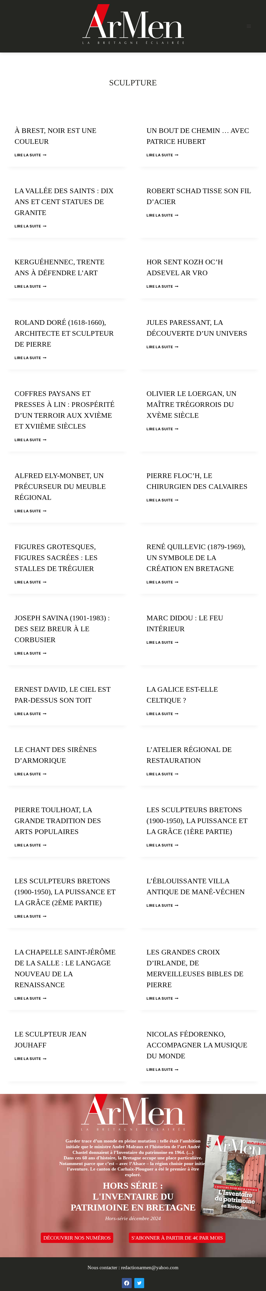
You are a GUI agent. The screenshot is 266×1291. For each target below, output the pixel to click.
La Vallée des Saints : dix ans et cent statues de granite (64, 202)
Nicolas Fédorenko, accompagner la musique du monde (197, 1045)
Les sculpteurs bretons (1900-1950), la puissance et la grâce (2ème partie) (65, 892)
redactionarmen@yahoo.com (149, 1267)
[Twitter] (139, 1283)
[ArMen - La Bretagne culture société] (133, 24)
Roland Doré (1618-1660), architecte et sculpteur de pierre (64, 333)
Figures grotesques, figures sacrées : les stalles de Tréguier (56, 558)
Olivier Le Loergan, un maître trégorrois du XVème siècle (191, 404)
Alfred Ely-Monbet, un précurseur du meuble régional (60, 486)
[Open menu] (249, 26)
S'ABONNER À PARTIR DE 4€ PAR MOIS (177, 1238)
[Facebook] (127, 1283)
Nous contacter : (104, 1267)
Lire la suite (30, 155)
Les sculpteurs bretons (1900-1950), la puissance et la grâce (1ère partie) (197, 821)
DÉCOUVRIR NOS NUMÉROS (77, 1238)
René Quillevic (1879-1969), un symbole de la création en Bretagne (196, 558)
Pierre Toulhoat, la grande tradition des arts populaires (58, 821)
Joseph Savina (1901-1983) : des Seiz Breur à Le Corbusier (62, 629)
